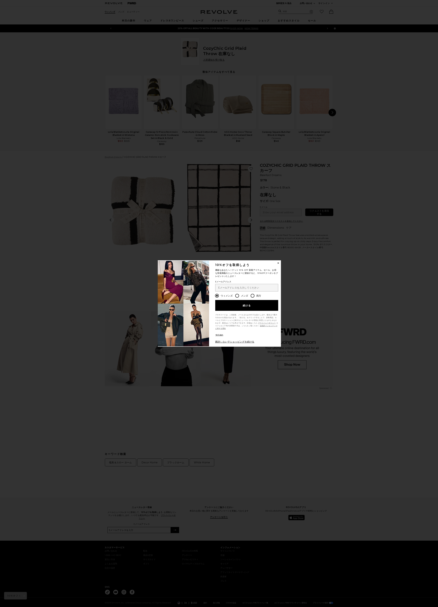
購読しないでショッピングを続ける (234, 341)
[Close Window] (278, 263)
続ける (247, 305)
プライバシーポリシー (267, 323)
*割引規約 (219, 335)
